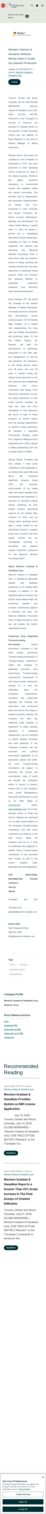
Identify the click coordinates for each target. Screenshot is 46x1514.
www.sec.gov (14, 805)
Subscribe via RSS (12, 1029)
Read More (11, 1153)
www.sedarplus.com (17, 809)
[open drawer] (42, 5)
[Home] (12, 5)
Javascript (9, 1037)
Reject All (23, 1502)
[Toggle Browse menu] (36, 16)
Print (6, 1021)
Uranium (12, 965)
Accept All (23, 1509)
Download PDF (11, 1025)
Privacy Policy (24, 1489)
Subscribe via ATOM (13, 1033)
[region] (23, 1494)
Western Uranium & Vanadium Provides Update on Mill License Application (19, 1102)
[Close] (43, 1477)
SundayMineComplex (17, 970)
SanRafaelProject (15, 974)
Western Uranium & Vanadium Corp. (19, 1089)
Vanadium (23, 965)
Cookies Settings (23, 1494)
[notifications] (37, 5)
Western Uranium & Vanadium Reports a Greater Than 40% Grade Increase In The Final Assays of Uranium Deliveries (21, 1192)
